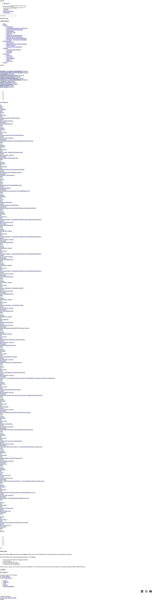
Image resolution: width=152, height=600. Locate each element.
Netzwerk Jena (10, 42)
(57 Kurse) (11, 78)
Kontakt (5, 62)
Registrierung (6, 12)
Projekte (5, 25)
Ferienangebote (10, 31)
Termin (2, 108)
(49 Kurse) (12, 75)
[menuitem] (77, 3)
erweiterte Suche (4, 18)
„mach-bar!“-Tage (10, 32)
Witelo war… (9, 61)
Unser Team (9, 56)
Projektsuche (6, 3)
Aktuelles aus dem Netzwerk (13, 49)
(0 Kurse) (7, 81)
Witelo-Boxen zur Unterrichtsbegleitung (16, 38)
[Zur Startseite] (2, 0)
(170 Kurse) (13, 79)
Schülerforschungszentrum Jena (14, 36)
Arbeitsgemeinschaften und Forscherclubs (16, 28)
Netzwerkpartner (7, 41)
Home (4, 24)
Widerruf (5, 585)
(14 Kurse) (10, 77)
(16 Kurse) (7, 74)
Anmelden (6, 9)
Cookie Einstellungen (5, 596)
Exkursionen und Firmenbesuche (14, 29)
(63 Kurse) (14, 72)
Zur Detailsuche (4, 102)
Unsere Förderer (10, 58)
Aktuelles (5, 48)
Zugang (2, 112)
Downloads (9, 51)
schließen (3, 569)
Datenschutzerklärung (8, 586)
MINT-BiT (9, 34)
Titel (1, 106)
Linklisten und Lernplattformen (14, 46)
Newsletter (9, 52)
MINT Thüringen (10, 45)
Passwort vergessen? (8, 11)
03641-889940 (6, 576)
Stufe (1, 111)
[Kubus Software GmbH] (2, 599)
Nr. (1, 105)
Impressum (6, 582)
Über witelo (6, 54)
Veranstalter (3, 109)
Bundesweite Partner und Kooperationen (16, 44)
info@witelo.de (8, 578)
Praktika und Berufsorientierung (14, 35)
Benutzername (6, 6)
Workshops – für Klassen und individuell (16, 39)
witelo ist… (9, 55)
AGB (4, 583)
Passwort (5, 8)
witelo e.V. (9, 59)
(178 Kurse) (14, 71)
